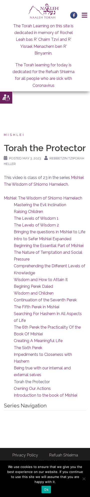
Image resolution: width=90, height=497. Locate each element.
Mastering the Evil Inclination (40, 204)
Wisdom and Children (34, 293)
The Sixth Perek (28, 347)
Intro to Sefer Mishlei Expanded (42, 238)
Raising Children (28, 211)
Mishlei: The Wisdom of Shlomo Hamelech (43, 198)
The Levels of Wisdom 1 (36, 218)
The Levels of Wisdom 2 (36, 225)
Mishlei (14, 135)
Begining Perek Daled (33, 286)
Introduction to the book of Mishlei (45, 395)
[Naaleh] (43, 11)
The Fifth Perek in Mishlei (36, 307)
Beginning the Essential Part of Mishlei (49, 245)
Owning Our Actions (32, 388)
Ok (46, 489)
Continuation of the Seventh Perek (45, 300)
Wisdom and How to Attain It (41, 279)
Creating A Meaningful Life (38, 340)
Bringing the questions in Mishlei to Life (49, 231)
